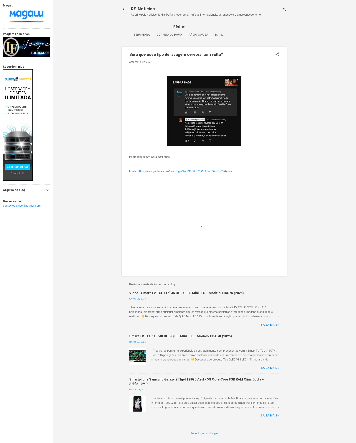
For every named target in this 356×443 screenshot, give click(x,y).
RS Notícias (143, 8)
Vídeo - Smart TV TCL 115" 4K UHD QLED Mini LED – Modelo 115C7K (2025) (186, 293)
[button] (277, 54)
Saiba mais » (270, 324)
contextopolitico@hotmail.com (22, 205)
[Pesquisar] (284, 10)
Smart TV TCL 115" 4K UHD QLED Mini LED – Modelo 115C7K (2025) (180, 336)
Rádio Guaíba (198, 34)
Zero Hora (142, 34)
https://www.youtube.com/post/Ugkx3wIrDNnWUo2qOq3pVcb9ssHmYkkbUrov (185, 171)
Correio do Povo (169, 34)
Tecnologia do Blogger (204, 433)
